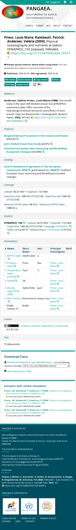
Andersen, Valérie (20, 41)
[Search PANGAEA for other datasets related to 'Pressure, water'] (15, 266)
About (57, 25)
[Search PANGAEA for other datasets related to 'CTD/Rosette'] (8, 233)
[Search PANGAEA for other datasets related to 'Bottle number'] (17, 309)
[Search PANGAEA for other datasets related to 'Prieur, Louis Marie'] (58, 266)
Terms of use (28, 518)
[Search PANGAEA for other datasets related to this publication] (26, 121)
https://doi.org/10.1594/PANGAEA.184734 (38, 55)
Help (48, 25)
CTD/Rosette (54, 229)
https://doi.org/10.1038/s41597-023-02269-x (25, 485)
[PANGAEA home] (13, 9)
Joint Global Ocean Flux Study (22, 143)
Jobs (17, 521)
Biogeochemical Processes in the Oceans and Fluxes (36, 135)
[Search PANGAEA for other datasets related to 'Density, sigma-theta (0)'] (11, 294)
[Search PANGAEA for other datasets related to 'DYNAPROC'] (70, 226)
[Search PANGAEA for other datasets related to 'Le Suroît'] (26, 229)
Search (29, 25)
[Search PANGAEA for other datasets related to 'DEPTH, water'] (9, 259)
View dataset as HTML (19, 371)
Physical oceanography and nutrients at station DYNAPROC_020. (38, 411)
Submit (40, 25)
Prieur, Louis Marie (18, 37)
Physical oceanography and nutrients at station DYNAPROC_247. (38, 392)
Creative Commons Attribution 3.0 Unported (44, 325)
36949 (53, 170)
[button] (37, 84)
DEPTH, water (14, 255)
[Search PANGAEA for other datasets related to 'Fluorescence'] (9, 301)
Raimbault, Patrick (49, 37)
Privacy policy (48, 518)
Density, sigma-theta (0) (13, 291)
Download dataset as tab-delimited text (29, 362)
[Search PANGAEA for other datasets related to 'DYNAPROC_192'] (24, 223)
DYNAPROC (62, 226)
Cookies (6, 521)
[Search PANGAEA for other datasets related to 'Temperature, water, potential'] (18, 276)
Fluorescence (14, 298)
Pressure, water (12, 264)
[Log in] (71, 2)
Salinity (10, 280)
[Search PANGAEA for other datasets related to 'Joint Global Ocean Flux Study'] (51, 144)
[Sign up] (65, 2)
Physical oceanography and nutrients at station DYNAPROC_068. (38, 401)
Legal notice (9, 518)
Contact (67, 25)
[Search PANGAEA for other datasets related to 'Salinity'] (16, 280)
